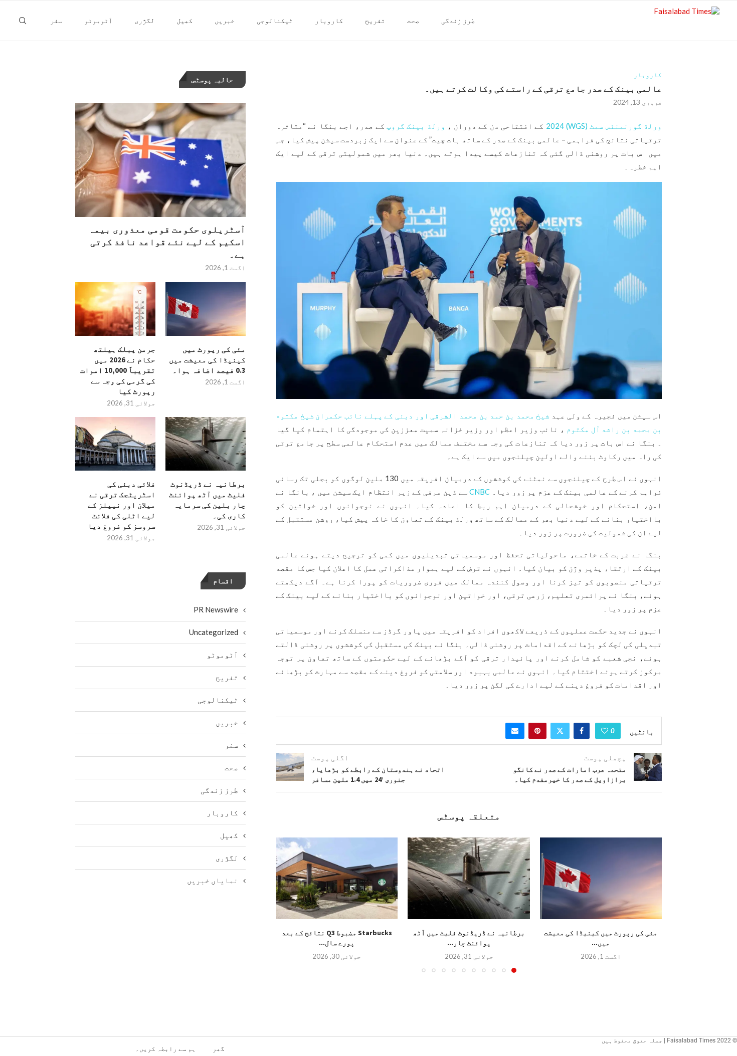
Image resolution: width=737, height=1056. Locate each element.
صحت (413, 20)
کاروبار (329, 20)
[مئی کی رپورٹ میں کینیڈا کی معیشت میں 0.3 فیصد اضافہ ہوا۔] (601, 878)
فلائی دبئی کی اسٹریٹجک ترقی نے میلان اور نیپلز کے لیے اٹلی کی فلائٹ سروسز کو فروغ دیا (121, 505)
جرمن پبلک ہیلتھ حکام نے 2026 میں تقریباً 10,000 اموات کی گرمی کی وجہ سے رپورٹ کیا (117, 370)
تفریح (375, 20)
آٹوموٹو (98, 20)
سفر (56, 20)
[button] (289, 904)
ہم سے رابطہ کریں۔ (165, 1048)
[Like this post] (604, 731)
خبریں (225, 20)
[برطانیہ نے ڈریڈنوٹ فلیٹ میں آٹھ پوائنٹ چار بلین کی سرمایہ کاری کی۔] (468, 878)
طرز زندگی (458, 20)
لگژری (144, 20)
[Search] (23, 21)
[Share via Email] (514, 731)
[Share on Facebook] (582, 731)
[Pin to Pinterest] (537, 731)
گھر (219, 1048)
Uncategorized (213, 632)
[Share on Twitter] (560, 731)
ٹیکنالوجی (275, 20)
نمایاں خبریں (212, 880)
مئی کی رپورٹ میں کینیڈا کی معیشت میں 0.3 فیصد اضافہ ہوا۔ (207, 359)
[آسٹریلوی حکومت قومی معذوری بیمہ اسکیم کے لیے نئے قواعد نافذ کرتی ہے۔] (160, 160)
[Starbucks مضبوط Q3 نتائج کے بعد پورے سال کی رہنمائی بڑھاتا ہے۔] (337, 878)
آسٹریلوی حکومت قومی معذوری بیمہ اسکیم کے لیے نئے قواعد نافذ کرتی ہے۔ (167, 242)
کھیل (184, 20)
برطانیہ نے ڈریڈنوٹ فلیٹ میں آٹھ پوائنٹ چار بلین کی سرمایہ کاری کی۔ (207, 499)
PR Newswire (216, 609)
